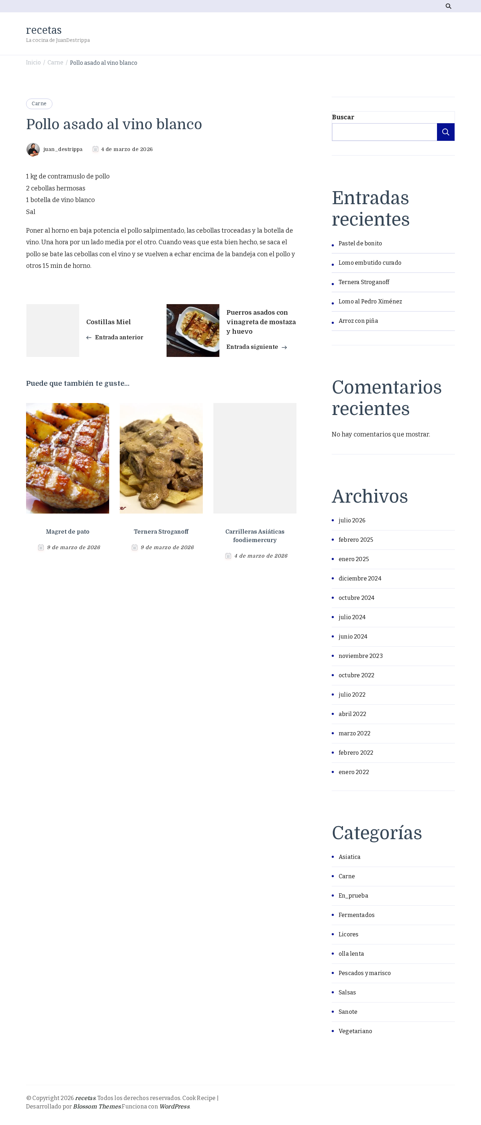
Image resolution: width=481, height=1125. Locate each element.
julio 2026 (352, 520)
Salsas (347, 992)
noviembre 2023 (361, 656)
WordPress (174, 1107)
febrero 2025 (356, 539)
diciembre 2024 (360, 578)
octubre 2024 (356, 598)
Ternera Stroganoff (161, 532)
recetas (44, 30)
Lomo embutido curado (370, 262)
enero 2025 (354, 559)
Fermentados (357, 915)
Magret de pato (67, 532)
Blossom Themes (97, 1107)
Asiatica (350, 857)
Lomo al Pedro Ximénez (370, 301)
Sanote (348, 1011)
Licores (348, 934)
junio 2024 (353, 636)
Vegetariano (355, 1031)
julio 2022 (352, 694)
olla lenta (351, 953)
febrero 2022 (356, 752)
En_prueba (353, 895)
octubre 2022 (356, 675)
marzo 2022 (354, 733)
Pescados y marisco (365, 973)
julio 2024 (352, 617)
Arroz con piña (358, 321)
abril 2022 (352, 714)
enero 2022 (354, 772)
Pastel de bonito (360, 243)
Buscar (343, 117)
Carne (39, 104)
